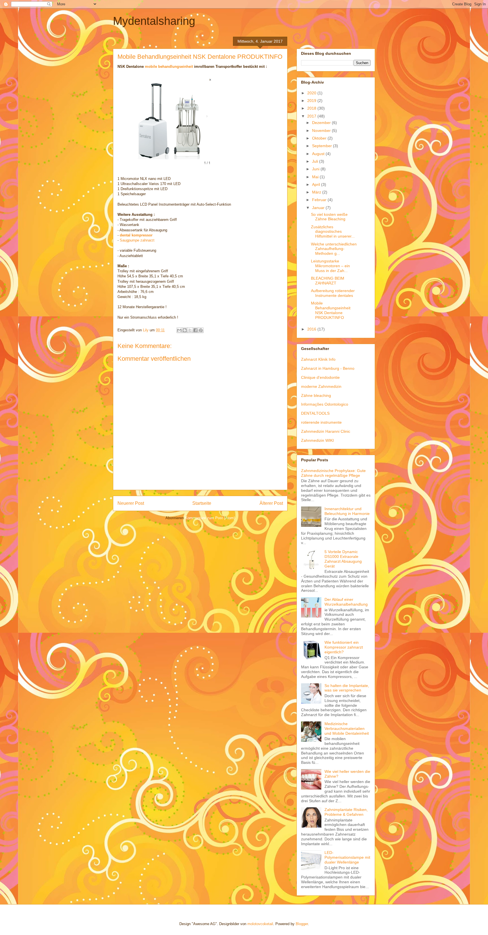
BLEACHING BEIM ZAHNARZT (327, 280)
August (319, 153)
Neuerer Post (130, 503)
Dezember (322, 122)
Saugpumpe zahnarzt (137, 240)
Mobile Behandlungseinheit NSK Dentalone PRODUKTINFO (330, 310)
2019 (312, 100)
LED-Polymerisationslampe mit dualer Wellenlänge (347, 857)
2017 (312, 116)
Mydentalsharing (154, 21)
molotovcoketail (260, 924)
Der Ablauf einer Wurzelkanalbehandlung (346, 601)
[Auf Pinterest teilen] (201, 330)
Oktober (320, 138)
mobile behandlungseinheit (169, 66)
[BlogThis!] (185, 330)
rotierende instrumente (321, 422)
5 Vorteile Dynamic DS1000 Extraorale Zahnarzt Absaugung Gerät (343, 558)
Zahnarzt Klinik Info (318, 359)
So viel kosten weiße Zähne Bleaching (329, 216)
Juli (315, 161)
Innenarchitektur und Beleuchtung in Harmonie (347, 511)
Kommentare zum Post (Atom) (210, 518)
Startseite (201, 503)
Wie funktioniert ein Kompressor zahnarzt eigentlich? (343, 647)
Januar (319, 207)
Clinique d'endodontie (320, 377)
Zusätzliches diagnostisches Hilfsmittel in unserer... (333, 232)
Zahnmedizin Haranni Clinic (325, 431)
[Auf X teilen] (190, 330)
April (316, 184)
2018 (312, 108)
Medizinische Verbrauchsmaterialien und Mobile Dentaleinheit (346, 728)
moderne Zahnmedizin (321, 386)
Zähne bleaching (316, 395)
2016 (312, 329)
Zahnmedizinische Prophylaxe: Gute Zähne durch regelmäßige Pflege (333, 473)
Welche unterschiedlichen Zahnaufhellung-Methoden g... (334, 249)
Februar (320, 199)
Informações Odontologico (324, 404)
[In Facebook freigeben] (195, 330)
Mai (316, 177)
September (322, 145)
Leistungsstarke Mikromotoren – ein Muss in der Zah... (330, 266)
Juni (316, 169)
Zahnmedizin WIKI (317, 440)
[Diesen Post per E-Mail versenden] (179, 330)
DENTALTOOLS (315, 413)
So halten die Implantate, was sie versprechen (346, 688)
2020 (312, 93)
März (317, 192)
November (322, 130)
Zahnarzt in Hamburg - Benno (327, 368)
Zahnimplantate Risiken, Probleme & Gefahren (346, 812)
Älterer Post (271, 503)
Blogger (302, 924)
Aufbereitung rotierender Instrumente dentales (333, 293)
